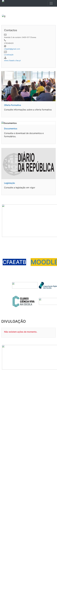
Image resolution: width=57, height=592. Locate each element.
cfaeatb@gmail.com (12, 49)
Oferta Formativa (12, 105)
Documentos (10, 128)
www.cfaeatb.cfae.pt (12, 61)
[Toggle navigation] (51, 3)
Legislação (9, 183)
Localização (9, 55)
